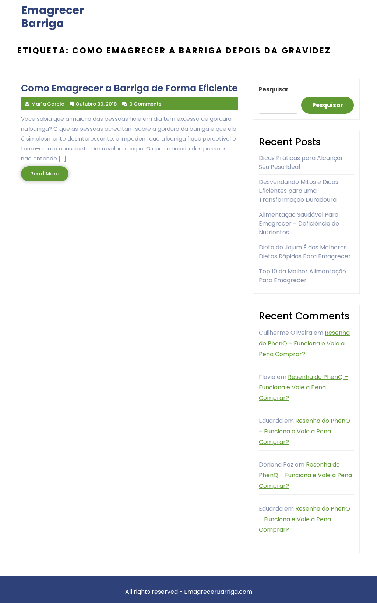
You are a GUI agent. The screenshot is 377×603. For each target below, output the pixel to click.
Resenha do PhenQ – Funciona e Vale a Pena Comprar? (304, 343)
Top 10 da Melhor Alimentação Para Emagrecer (302, 275)
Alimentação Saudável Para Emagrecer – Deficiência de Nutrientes (299, 223)
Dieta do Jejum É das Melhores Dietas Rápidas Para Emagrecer (305, 251)
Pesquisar (274, 89)
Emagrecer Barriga (52, 16)
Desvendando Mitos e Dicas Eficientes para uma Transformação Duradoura (298, 191)
